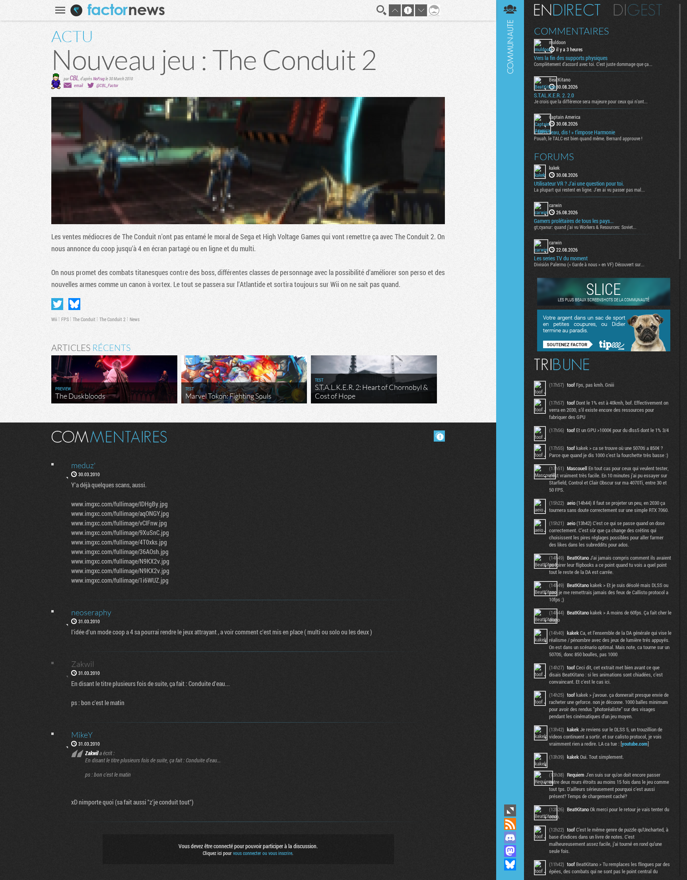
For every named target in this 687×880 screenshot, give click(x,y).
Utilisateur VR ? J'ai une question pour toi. (579, 183)
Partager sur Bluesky (74, 304)
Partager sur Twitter (57, 304)
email (78, 85)
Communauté (510, 401)
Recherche (382, 10)
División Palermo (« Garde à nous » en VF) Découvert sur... (589, 264)
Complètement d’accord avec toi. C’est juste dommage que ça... (593, 64)
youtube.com (635, 743)
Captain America (564, 117)
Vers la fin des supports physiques (570, 58)
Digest (637, 10)
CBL (74, 78)
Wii (54, 319)
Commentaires (571, 31)
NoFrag (99, 78)
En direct (567, 10)
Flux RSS (510, 824)
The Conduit (84, 319)
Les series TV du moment (561, 258)
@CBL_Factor (107, 85)
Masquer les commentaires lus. (439, 436)
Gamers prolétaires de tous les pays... (573, 221)
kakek (554, 168)
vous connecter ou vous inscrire (262, 853)
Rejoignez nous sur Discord (510, 837)
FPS (65, 319)
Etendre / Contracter (510, 810)
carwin (555, 205)
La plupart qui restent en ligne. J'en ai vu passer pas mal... (589, 189)
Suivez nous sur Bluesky (510, 864)
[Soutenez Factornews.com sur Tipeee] (603, 349)
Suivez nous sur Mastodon (510, 851)
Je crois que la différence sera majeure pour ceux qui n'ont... (591, 101)
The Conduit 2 (112, 319)
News (135, 319)
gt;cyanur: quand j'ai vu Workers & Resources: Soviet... (585, 227)
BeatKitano (560, 79)
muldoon (557, 42)
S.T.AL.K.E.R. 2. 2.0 (554, 95)
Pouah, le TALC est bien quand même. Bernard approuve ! (588, 138)
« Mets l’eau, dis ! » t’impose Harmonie (574, 132)
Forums (554, 157)
